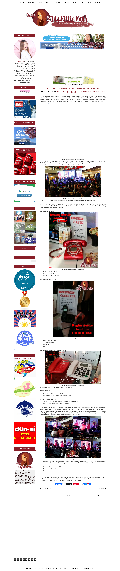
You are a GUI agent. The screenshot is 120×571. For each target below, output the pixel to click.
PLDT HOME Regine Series (83, 91)
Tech (74, 2)
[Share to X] (40, 488)
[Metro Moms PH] (25, 379)
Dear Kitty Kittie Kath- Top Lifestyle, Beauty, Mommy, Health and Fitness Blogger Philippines (62, 568)
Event (82, 2)
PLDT (65, 91)
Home (22, 2)
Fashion (57, 2)
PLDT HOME (70, 91)
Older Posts (101, 495)
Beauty (48, 2)
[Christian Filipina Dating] (73, 38)
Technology (75, 92)
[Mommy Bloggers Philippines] (25, 389)
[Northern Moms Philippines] (25, 378)
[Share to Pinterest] (45, 488)
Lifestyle (31, 2)
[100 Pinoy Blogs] (25, 368)
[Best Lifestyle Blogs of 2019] (25, 338)
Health (66, 2)
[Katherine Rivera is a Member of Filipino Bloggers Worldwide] (25, 409)
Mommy (40, 2)
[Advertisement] (73, 61)
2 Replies (103, 488)
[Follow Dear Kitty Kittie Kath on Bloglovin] (25, 91)
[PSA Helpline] (73, 80)
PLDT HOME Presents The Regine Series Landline (73, 88)
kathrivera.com (20, 61)
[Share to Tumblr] (47, 488)
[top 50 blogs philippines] (25, 318)
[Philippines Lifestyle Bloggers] (25, 300)
